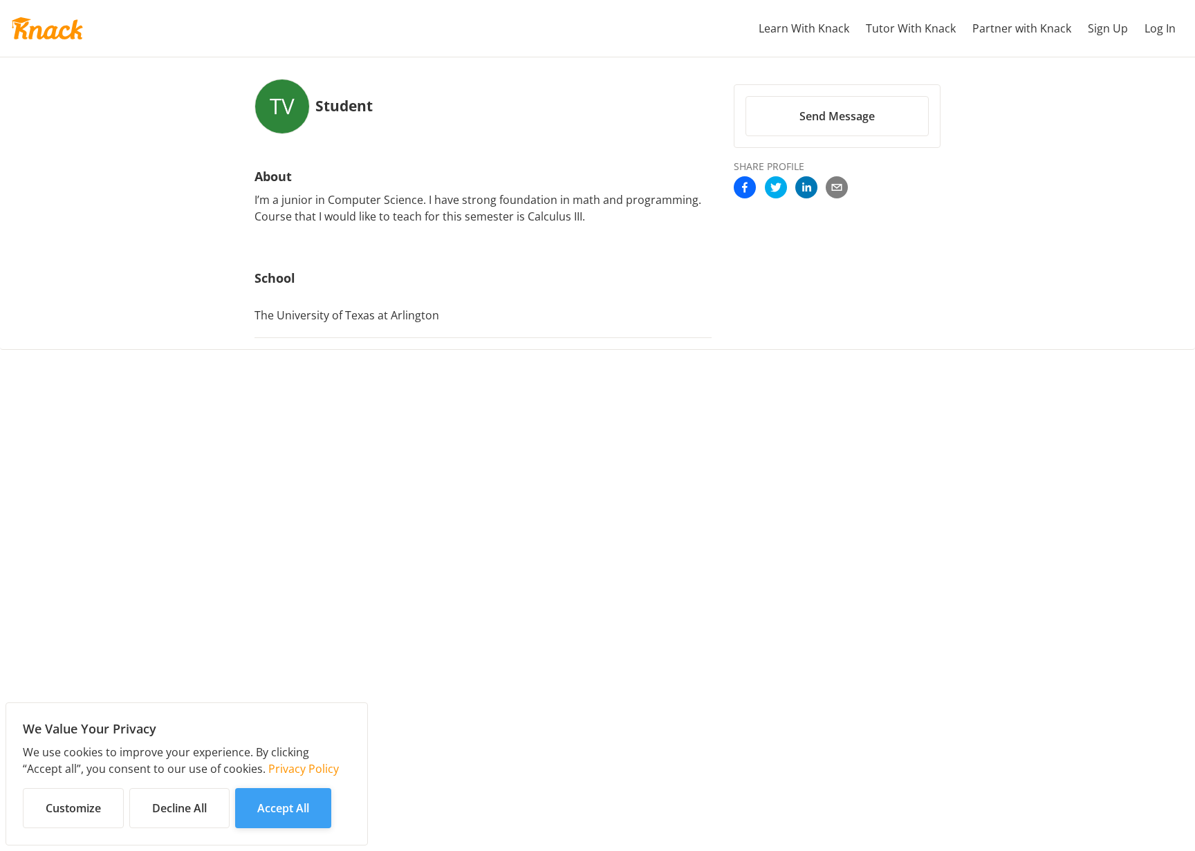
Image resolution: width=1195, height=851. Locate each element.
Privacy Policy (303, 768)
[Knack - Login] (47, 28)
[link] (745, 187)
